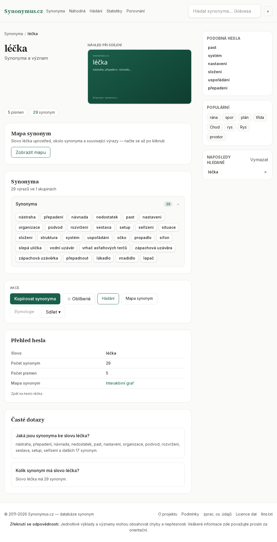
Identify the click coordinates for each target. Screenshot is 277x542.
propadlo (142, 237)
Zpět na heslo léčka (26, 394)
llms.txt (267, 514)
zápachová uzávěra (153, 247)
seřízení (146, 227)
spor (229, 117)
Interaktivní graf (120, 383)
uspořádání (98, 237)
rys (230, 127)
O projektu (167, 514)
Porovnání (136, 11)
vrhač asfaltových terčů (104, 247)
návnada (79, 217)
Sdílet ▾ (53, 312)
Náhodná (77, 11)
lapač (148, 258)
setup (125, 227)
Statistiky (114, 11)
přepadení (53, 217)
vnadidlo (127, 258)
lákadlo (104, 258)
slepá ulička (30, 247)
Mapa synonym (139, 298)
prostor (216, 136)
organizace (29, 227)
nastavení (152, 217)
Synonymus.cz (23, 11)
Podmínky (190, 514)
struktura (49, 237)
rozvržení (79, 227)
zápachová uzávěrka (38, 258)
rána (214, 117)
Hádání (96, 11)
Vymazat (259, 159)
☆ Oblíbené (79, 298)
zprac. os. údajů (217, 514)
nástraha (27, 217)
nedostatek (107, 217)
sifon (164, 237)
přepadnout (77, 258)
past (130, 217)
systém (72, 237)
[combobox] (224, 11)
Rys (243, 127)
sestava (103, 227)
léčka (213, 172)
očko (121, 237)
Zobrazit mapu (31, 152)
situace (169, 227)
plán (245, 117)
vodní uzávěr (62, 247)
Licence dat (246, 514)
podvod (55, 227)
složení (25, 237)
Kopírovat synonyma (35, 298)
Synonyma (55, 11)
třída (260, 117)
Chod (215, 127)
